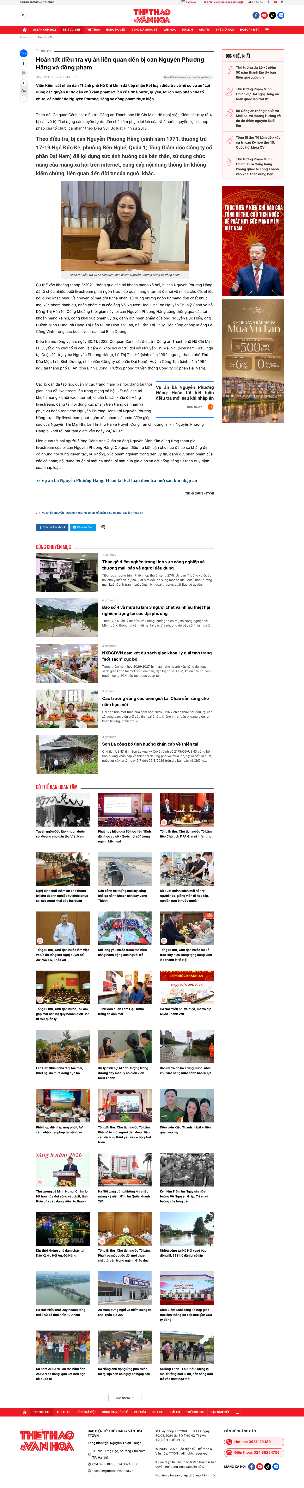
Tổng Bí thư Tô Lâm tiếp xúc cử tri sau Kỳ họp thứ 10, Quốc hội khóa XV (258, 142)
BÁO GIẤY (191, 2)
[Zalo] (280, 15)
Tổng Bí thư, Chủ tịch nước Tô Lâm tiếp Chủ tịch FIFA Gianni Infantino (186, 833)
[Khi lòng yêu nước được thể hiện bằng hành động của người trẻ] (125, 928)
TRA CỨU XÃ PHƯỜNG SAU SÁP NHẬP (224, 2)
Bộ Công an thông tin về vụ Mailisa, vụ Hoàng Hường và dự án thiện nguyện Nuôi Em (258, 118)
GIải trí (204, 29)
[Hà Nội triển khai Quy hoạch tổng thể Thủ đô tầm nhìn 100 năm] (63, 1288)
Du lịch (187, 29)
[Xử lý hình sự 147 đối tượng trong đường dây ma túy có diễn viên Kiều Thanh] (125, 1046)
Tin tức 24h (71, 29)
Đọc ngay (194, 407)
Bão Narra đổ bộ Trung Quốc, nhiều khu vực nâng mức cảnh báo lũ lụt (186, 1070)
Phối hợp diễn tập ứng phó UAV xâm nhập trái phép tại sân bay (59, 1129)
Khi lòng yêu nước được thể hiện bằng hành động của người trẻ (122, 952)
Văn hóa (169, 29)
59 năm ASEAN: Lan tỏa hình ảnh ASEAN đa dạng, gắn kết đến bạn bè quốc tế (60, 1374)
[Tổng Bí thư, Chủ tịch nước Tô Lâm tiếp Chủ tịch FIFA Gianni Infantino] (187, 810)
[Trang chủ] (25, 30)
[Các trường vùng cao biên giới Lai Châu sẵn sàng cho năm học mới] (67, 709)
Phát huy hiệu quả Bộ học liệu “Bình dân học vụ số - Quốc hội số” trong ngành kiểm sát (124, 836)
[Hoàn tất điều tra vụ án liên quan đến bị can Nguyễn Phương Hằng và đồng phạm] (125, 226)
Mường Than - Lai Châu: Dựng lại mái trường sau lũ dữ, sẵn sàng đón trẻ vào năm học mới (186, 1374)
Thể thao (93, 29)
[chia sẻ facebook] (24, 63)
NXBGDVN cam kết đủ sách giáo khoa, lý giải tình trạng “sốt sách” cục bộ (157, 656)
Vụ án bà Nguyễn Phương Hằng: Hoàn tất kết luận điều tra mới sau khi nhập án (185, 393)
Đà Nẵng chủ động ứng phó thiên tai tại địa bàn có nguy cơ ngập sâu (124, 1371)
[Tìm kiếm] (23, 15)
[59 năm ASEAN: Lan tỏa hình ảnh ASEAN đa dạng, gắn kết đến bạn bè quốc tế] (63, 1347)
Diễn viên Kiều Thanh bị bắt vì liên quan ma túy (185, 1129)
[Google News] (188, 78)
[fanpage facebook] (256, 15)
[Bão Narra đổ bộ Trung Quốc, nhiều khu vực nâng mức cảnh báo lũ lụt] (187, 1046)
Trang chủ (26, 37)
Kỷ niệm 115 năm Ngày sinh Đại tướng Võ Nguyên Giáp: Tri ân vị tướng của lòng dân (184, 1196)
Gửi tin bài (257, 2)
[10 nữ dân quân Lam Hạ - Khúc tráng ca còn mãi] (125, 987)
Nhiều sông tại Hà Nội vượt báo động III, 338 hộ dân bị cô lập (183, 1253)
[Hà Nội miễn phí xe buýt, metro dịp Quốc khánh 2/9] (187, 987)
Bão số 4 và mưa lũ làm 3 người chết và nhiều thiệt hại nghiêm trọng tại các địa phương (156, 610)
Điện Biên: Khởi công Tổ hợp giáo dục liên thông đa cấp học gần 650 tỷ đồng (186, 1315)
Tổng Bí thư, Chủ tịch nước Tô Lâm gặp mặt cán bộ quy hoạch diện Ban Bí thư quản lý (63, 1014)
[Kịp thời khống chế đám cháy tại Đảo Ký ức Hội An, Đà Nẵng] (63, 1229)
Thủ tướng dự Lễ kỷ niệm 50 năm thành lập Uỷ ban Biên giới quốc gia (256, 72)
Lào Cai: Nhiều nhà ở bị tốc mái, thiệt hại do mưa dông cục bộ (59, 1070)
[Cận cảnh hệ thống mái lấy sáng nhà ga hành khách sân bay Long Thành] (125, 869)
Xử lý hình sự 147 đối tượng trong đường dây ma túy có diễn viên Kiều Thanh (123, 1073)
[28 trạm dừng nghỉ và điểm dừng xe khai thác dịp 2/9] (125, 1288)
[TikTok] (282, 2)
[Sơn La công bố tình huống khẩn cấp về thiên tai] (67, 754)
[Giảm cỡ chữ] (23, 99)
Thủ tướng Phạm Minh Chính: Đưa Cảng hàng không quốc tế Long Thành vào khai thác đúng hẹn (257, 166)
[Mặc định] (23, 91)
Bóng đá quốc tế (144, 29)
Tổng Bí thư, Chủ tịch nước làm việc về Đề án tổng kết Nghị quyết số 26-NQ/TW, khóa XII (63, 955)
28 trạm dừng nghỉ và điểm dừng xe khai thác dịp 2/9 (125, 1312)
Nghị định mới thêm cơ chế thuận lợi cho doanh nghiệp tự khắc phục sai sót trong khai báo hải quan (62, 896)
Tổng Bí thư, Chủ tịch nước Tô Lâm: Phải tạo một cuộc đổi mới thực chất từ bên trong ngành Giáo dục (124, 1255)
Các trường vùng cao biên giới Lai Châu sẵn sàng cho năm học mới (155, 701)
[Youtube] (275, 2)
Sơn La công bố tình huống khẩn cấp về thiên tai (150, 744)
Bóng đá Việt (116, 29)
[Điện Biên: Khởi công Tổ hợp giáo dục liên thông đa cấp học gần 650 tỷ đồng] (187, 1288)
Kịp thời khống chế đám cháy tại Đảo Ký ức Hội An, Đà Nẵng (60, 1253)
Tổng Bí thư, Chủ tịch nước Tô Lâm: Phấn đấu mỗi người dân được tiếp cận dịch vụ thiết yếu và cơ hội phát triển (124, 1134)
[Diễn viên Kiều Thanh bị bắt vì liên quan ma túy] (187, 1105)
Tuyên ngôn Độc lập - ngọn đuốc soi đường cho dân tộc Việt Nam (60, 833)
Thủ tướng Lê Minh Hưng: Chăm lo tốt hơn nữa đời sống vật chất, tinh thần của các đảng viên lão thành (62, 1196)
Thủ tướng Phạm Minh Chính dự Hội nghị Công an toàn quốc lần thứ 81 (257, 94)
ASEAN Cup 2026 (44, 29)
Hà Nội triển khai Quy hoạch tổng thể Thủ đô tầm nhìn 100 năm (60, 1312)
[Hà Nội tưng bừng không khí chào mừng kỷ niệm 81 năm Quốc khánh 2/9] (125, 1170)
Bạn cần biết (249, 29)
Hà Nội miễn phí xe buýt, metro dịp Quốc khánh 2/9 (185, 1011)
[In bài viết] (24, 73)
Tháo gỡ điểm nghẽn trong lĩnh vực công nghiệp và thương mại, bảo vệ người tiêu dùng (153, 565)
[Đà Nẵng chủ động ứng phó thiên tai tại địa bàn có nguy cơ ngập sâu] (125, 1347)
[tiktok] (272, 15)
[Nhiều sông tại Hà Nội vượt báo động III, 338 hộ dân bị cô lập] (187, 1229)
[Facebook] (268, 2)
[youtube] (264, 15)
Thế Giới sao (225, 29)
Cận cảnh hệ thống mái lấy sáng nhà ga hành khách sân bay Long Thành (122, 896)
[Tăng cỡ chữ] (23, 83)
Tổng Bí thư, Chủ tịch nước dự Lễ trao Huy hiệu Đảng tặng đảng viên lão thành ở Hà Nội (186, 955)
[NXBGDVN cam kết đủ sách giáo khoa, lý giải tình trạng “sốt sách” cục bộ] (67, 663)
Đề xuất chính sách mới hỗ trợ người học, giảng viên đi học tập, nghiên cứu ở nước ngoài (184, 896)
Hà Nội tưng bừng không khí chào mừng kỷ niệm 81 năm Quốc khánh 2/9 (124, 1196)
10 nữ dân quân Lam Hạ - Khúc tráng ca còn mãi (121, 1011)
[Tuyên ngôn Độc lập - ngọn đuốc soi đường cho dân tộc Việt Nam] (63, 810)
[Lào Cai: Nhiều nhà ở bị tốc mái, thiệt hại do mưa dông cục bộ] (63, 1046)
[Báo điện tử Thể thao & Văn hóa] (152, 15)
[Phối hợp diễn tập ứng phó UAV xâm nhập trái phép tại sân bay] (63, 1105)
